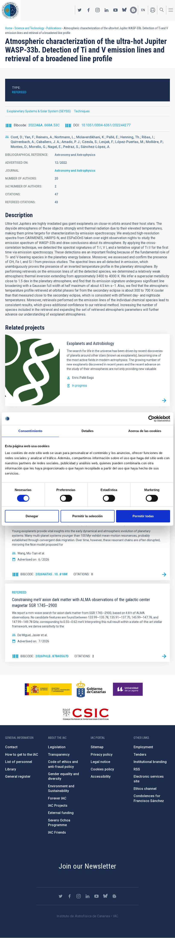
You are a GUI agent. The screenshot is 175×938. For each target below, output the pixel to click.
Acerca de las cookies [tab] (144, 431)
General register (18, 776)
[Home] (10, 10)
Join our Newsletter (87, 866)
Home (8, 28)
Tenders (140, 754)
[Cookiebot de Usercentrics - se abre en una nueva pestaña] (151, 418)
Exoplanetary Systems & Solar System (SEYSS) (39, 111)
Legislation (57, 747)
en (143, 10)
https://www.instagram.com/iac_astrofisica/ (97, 10)
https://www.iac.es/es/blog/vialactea (133, 10)
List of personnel (18, 762)
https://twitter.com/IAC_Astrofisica (79, 10)
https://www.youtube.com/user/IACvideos (115, 10)
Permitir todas (143, 516)
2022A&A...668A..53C (44, 125)
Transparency (59, 754)
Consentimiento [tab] (30, 431)
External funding (61, 813)
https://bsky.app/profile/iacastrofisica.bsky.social (124, 10)
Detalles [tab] (88, 431)
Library (10, 769)
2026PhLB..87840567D (52, 656)
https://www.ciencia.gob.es (48, 689)
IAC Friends (57, 832)
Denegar (32, 516)
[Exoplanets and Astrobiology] (164, 400)
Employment (143, 747)
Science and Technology (29, 28)
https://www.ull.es (128, 689)
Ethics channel (145, 789)
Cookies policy (102, 769)
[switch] (66, 498)
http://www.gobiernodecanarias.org (91, 689)
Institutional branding (150, 762)
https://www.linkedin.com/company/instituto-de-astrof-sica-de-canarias (106, 10)
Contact (11, 747)
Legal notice (100, 762)
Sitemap (97, 747)
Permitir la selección (87, 516)
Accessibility (101, 776)
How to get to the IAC (21, 754)
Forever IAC (57, 798)
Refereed (19, 92)
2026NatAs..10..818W (51, 574)
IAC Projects (57, 806)
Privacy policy (101, 754)
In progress (79, 385)
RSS (137, 769)
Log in (152, 10)
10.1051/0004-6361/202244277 (105, 125)
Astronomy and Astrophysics (75, 170)
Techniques (82, 111)
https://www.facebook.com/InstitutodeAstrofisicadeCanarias (88, 10)
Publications (53, 28)
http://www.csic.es (85, 714)
